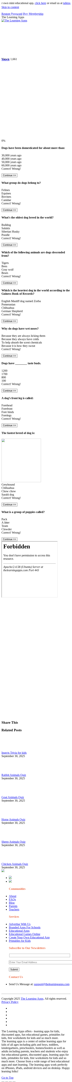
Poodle (5, 234)
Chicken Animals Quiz (14, 864)
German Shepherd (12, 311)
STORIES (16, 23)
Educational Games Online (24, 934)
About (12, 896)
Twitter (53, 43)
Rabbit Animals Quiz (13, 775)
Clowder (6, 529)
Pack (4, 519)
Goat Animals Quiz (12, 797)
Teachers (14, 909)
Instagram (28, 43)
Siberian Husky (10, 231)
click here (36, 3)
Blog (12, 902)
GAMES (50, 15)
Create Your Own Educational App (29, 937)
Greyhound (8, 484)
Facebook (16, 37)
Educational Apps (19, 930)
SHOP (58, 23)
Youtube (41, 43)
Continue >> (9, 175)
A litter (5, 522)
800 (3, 377)
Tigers (5, 262)
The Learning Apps (32, 998)
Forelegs (6, 415)
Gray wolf (7, 269)
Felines (5, 190)
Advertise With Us (19, 924)
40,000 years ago (11, 158)
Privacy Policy (9, 1002)
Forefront (6, 408)
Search (14, 51)
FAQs (12, 899)
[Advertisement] (36, 103)
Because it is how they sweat (18, 345)
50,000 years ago (11, 162)
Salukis (5, 228)
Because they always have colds (20, 339)
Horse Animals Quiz (13, 819)
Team (4, 525)
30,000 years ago (11, 155)
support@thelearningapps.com (51, 984)
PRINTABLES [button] (32, 15)
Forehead (6, 405)
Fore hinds (7, 412)
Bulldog (6, 224)
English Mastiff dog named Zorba (21, 301)
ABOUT (29, 23)
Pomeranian (8, 304)
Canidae (6, 200)
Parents (13, 906)
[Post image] (11, 749)
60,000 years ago (11, 165)
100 (3, 380)
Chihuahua (7, 307)
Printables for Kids (20, 940)
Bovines (6, 196)
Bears (4, 272)
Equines (6, 193)
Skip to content (10, 7)
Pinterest (15, 43)
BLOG (44, 23)
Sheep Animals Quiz (13, 841)
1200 (4, 370)
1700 (4, 374)
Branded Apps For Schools (24, 927)
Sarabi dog (7, 494)
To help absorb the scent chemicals (21, 342)
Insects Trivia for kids (14, 752)
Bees (4, 266)
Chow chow (8, 491)
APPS (14, 15)
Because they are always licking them (23, 335)
